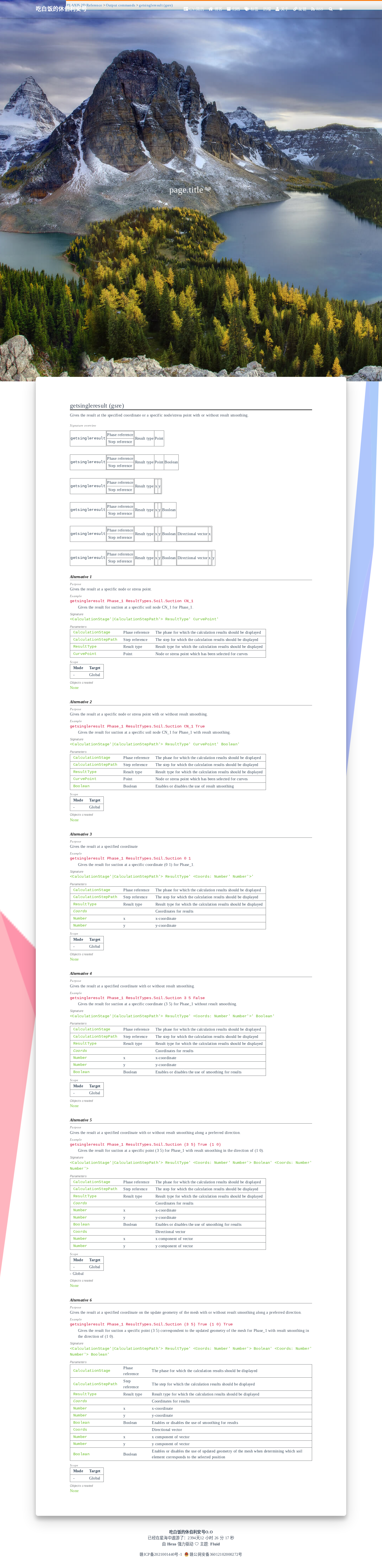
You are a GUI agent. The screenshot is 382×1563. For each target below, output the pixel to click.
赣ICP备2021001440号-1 (161, 1554)
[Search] (331, 9)
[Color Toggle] (341, 9)
